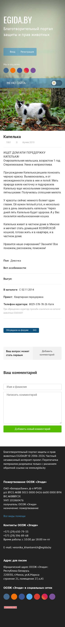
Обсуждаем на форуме (21, 330)
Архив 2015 (28, 142)
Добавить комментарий (47, 353)
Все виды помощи (14, 516)
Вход (12, 51)
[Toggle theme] (56, 83)
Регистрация (27, 51)
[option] (32, 109)
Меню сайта (16, 83)
